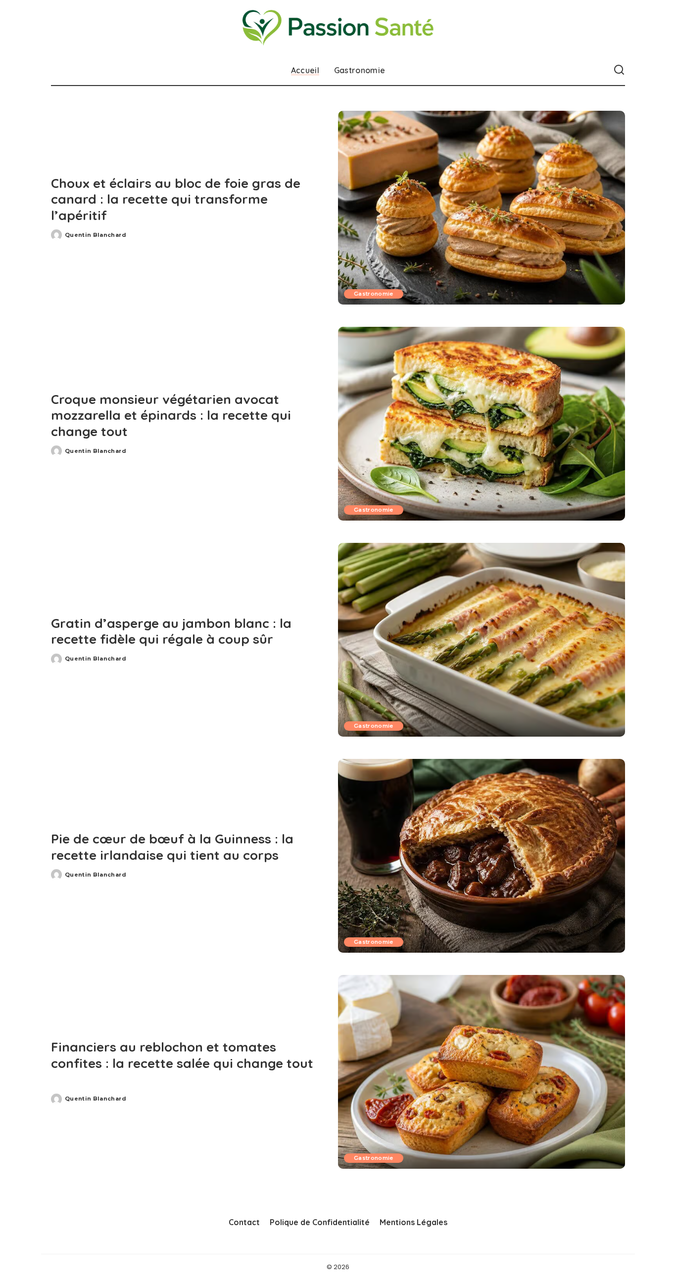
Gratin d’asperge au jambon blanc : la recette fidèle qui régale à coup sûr (171, 631)
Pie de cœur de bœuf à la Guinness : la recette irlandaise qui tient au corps (172, 847)
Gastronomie (373, 293)
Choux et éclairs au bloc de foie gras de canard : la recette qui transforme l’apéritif (175, 199)
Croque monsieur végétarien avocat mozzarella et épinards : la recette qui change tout (171, 415)
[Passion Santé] (338, 27)
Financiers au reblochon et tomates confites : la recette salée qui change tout (182, 1055)
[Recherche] (619, 70)
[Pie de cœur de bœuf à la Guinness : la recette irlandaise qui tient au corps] (481, 856)
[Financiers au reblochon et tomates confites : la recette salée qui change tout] (481, 1072)
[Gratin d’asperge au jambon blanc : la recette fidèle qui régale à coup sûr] (481, 640)
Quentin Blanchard (95, 234)
